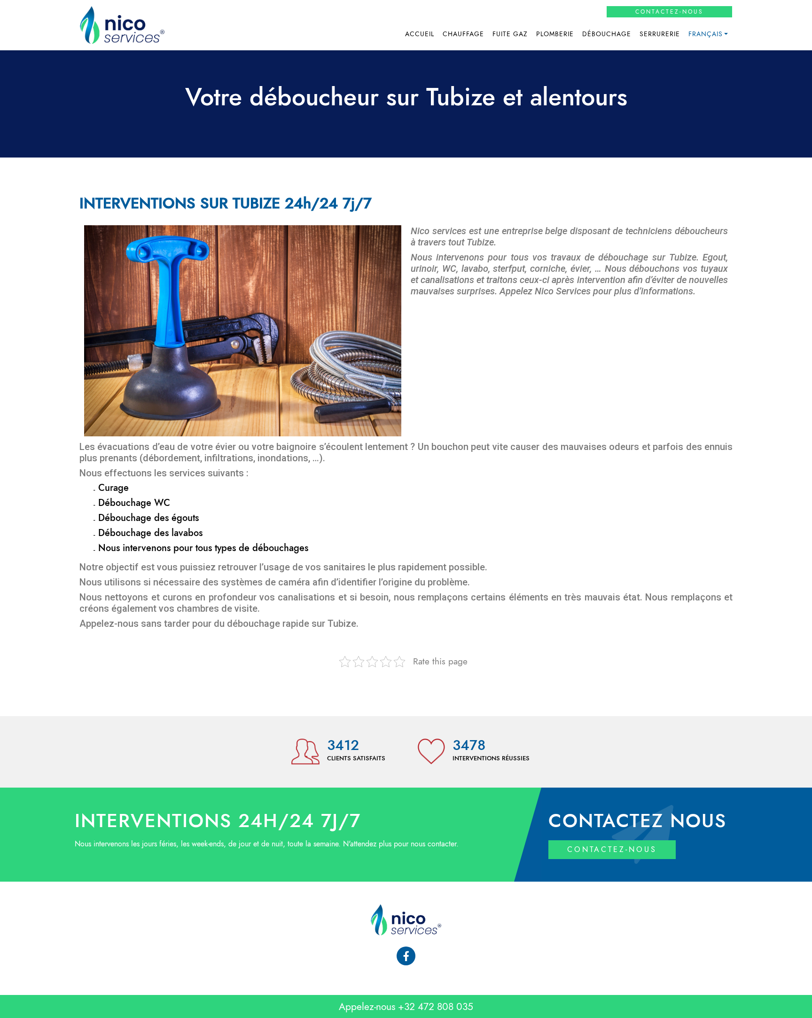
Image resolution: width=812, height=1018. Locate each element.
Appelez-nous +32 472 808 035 (406, 1006)
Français (705, 34)
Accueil (419, 34)
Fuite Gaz (510, 34)
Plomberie (555, 34)
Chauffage (463, 34)
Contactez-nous (669, 12)
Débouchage (606, 34)
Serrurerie (660, 34)
